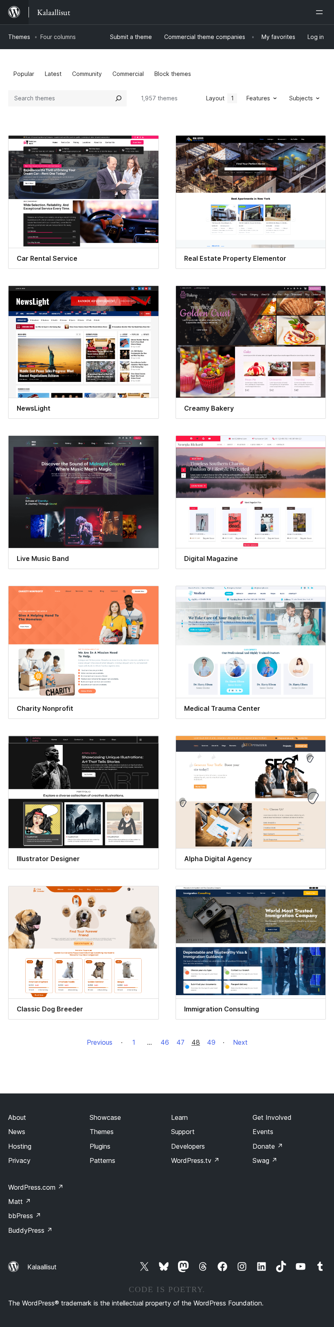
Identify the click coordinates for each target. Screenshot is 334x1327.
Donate (268, 1146)
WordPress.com (36, 1187)
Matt (19, 1201)
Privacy (19, 1160)
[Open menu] (321, 12)
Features (258, 98)
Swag (265, 1160)
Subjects (301, 98)
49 (211, 1042)
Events (263, 1132)
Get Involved (272, 1117)
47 (180, 1042)
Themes (19, 36)
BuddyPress (30, 1230)
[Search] (118, 98)
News (16, 1132)
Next (240, 1042)
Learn (179, 1117)
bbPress (24, 1216)
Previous (99, 1042)
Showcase (105, 1117)
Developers (188, 1146)
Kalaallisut (42, 1267)
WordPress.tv (195, 1160)
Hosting (19, 1146)
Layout (220, 98)
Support (183, 1132)
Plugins (100, 1146)
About (17, 1117)
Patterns (102, 1160)
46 (164, 1042)
